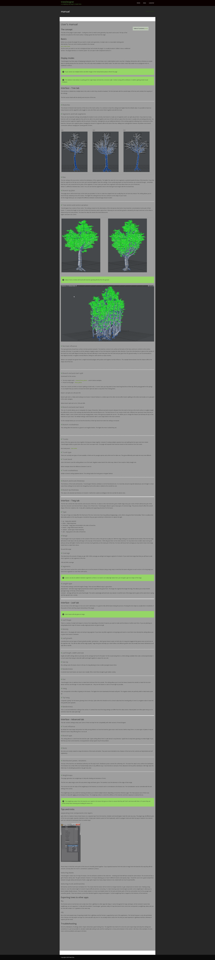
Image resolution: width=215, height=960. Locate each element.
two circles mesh (65, 46)
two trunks (74, 448)
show (146, 28)
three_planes (78, 382)
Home (147, 11)
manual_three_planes (81, 380)
